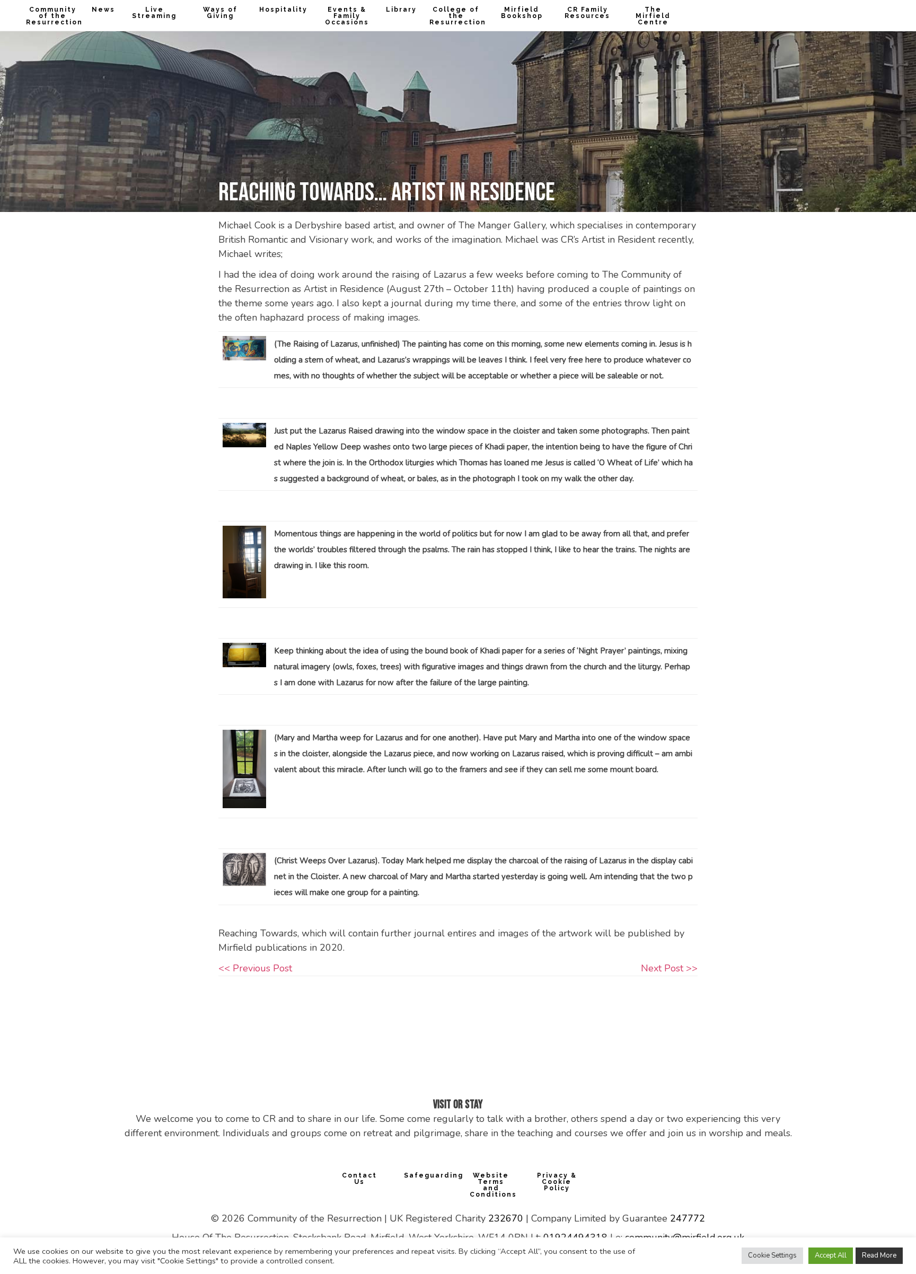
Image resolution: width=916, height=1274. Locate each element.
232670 (505, 1218)
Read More (879, 1255)
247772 (687, 1218)
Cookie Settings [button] (772, 1255)
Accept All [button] (831, 1255)
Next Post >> (669, 968)
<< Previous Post (255, 968)
